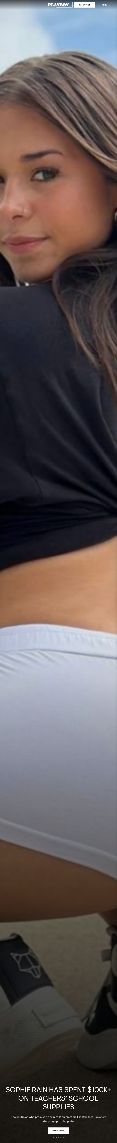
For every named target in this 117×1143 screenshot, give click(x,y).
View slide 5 (63, 1137)
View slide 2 (56, 1137)
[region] (58, 571)
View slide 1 (53, 1137)
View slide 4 (60, 1137)
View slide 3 (58, 1137)
